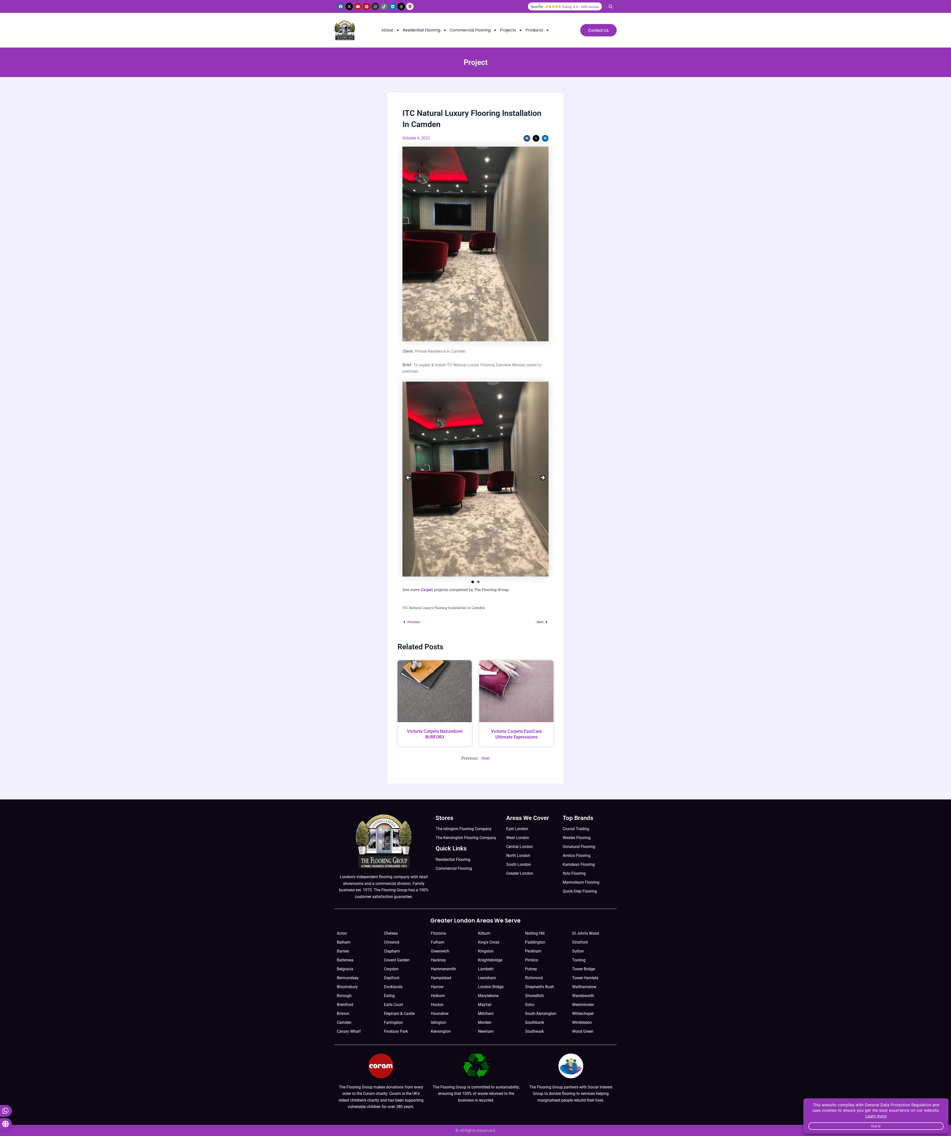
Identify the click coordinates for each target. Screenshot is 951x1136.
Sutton (578, 951)
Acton (342, 933)
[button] (527, 138)
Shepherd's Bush (539, 986)
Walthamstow (584, 986)
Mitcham (486, 1013)
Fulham (437, 942)
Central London (519, 846)
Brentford (345, 1004)
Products (534, 30)
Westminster (583, 1004)
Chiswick (391, 942)
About (387, 30)
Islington (438, 1022)
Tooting (578, 960)
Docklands (393, 986)
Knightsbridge (490, 960)
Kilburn (484, 933)
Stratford (580, 942)
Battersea (345, 960)
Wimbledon (582, 1022)
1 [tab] (472, 582)
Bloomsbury (347, 986)
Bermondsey (348, 978)
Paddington (535, 942)
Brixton (343, 1013)
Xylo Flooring (574, 873)
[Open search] (610, 6)
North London (518, 855)
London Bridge (490, 986)
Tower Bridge (583, 969)
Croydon (391, 969)
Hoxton (437, 1004)
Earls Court (393, 1004)
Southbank (534, 1022)
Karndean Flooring (579, 864)
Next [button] (542, 478)
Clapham (392, 951)
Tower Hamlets (585, 978)
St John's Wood (585, 933)
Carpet (427, 589)
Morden (484, 1022)
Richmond (534, 978)
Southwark (534, 1031)
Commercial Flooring (470, 30)
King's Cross (488, 942)
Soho (529, 1004)
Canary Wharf (349, 1031)
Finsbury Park (396, 1031)
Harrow (437, 986)
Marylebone (488, 995)
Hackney (438, 960)
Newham (486, 1031)
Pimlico (531, 960)
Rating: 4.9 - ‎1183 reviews (580, 7)
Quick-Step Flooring (580, 891)
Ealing (389, 995)
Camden (344, 1022)
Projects (508, 30)
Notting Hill (535, 933)
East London (517, 828)
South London (518, 864)
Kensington (441, 1031)
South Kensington (540, 1013)
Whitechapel (583, 1013)
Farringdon (393, 1022)
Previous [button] (408, 478)
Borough (344, 995)
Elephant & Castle (399, 1013)
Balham (343, 942)
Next (485, 758)
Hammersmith (443, 969)
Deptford (391, 978)
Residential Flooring (421, 30)
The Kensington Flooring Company (466, 837)
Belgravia (345, 969)
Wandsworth (583, 995)
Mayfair (485, 1004)
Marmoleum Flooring (581, 882)
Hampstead (441, 978)
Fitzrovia (438, 933)
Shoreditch (534, 995)
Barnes (343, 951)
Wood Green (582, 1031)
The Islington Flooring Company (464, 828)
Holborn (438, 995)
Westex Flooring (577, 837)
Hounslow (440, 1013)
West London (517, 837)
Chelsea (391, 933)
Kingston (486, 951)
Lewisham (487, 978)
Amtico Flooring (576, 855)
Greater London (519, 873)
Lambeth (486, 969)
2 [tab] (478, 582)
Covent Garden (397, 960)
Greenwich (440, 951)
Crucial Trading (576, 828)
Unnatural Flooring (579, 846)
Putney (531, 969)
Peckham (533, 951)
